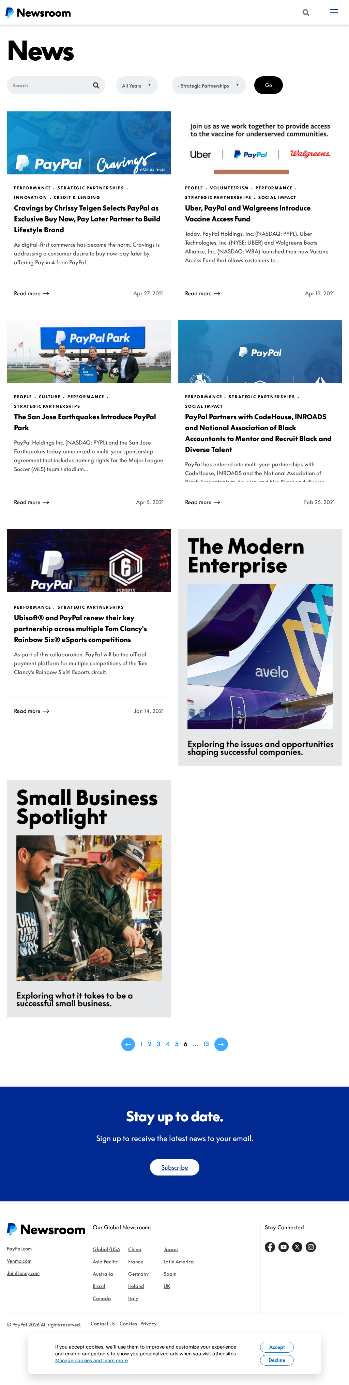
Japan (171, 1249)
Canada (102, 1298)
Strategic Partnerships (91, 188)
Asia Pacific (105, 1261)
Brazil (99, 1286)
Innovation (30, 197)
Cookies (128, 1323)
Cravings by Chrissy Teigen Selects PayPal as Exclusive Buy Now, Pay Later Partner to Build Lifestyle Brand (87, 219)
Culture (50, 396)
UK (167, 1286)
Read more (27, 293)
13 (206, 1043)
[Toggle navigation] (334, 12)
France (135, 1261)
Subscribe (174, 1167)
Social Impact (277, 197)
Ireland (136, 1286)
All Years (131, 86)
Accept (277, 1347)
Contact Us (103, 1323)
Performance (32, 188)
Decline (277, 1360)
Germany (138, 1274)
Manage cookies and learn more (91, 1360)
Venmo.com (19, 1261)
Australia (103, 1274)
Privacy (148, 1323)
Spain (170, 1274)
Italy (133, 1298)
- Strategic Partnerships (203, 86)
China (134, 1249)
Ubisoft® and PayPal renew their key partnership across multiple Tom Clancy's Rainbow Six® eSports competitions (80, 628)
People (194, 188)
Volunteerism (229, 188)
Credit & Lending (77, 197)
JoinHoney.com (23, 1273)
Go (268, 85)
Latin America (179, 1261)
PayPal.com (19, 1248)
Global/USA (106, 1249)
